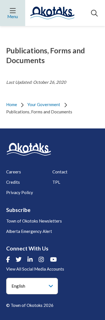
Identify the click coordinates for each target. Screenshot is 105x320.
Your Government (43, 104)
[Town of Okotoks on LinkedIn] (30, 259)
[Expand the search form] (94, 13)
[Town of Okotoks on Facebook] (8, 259)
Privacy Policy (19, 192)
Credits (13, 182)
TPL (56, 182)
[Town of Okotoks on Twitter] (19, 259)
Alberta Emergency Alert (29, 231)
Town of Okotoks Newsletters (34, 220)
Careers (13, 171)
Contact (59, 171)
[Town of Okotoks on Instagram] (41, 259)
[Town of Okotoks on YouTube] (53, 259)
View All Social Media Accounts (35, 268)
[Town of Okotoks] (29, 149)
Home (11, 104)
